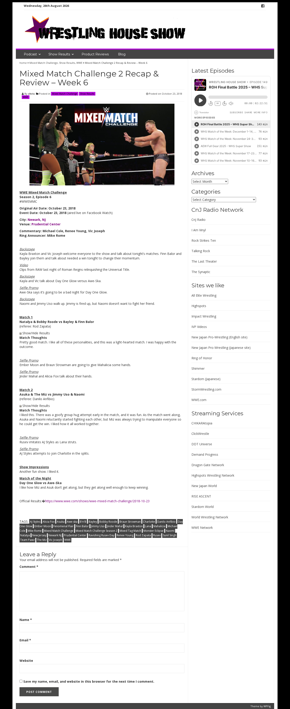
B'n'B (83, 522)
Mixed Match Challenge (43, 62)
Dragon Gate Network (207, 465)
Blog (122, 54)
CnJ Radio (198, 219)
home (23, 62)
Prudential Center (75, 535)
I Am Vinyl (198, 230)
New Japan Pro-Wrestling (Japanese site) (221, 347)
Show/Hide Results (36, 333)
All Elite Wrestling (203, 295)
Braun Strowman (130, 522)
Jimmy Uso (98, 526)
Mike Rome (35, 531)
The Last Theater (204, 261)
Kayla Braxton (134, 526)
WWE (79, 62)
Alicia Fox (49, 522)
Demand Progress (204, 454)
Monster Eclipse (153, 531)
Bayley (93, 522)
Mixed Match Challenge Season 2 (96, 531)
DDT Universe (201, 444)
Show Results (59, 54)
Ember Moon (42, 526)
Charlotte (149, 522)
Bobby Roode (108, 522)
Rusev (157, 535)
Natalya (25, 535)
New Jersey (39, 535)
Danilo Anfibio (166, 522)
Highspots (198, 306)
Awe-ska (72, 522)
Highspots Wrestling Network (212, 475)
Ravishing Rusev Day (101, 535)
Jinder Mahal (115, 526)
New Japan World (204, 486)
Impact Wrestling (203, 316)
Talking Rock (200, 251)
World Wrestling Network (209, 517)
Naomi (170, 531)
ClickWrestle (200, 433)
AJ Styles (35, 522)
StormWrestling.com (206, 389)
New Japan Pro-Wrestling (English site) (219, 337)
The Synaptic (200, 272)
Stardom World (202, 507)
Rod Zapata (143, 535)
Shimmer (198, 368)
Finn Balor (82, 526)
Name (25, 620)
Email (25, 640)
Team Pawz (27, 540)
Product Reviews (95, 54)
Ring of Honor (201, 358)
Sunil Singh (169, 535)
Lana (148, 526)
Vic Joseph (55, 540)
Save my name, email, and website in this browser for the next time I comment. (88, 681)
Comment (28, 566)
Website (26, 660)
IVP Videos (199, 327)
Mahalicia (159, 526)
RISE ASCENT (201, 496)
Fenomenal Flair (63, 526)
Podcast (30, 54)
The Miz (42, 540)
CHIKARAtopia (201, 423)
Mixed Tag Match (130, 531)
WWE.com (198, 400)
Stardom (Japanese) (205, 379)
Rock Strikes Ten (203, 240)
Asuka (61, 522)
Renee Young (125, 535)
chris (31, 93)
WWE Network (202, 527)
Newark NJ (55, 535)
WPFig (267, 706)
